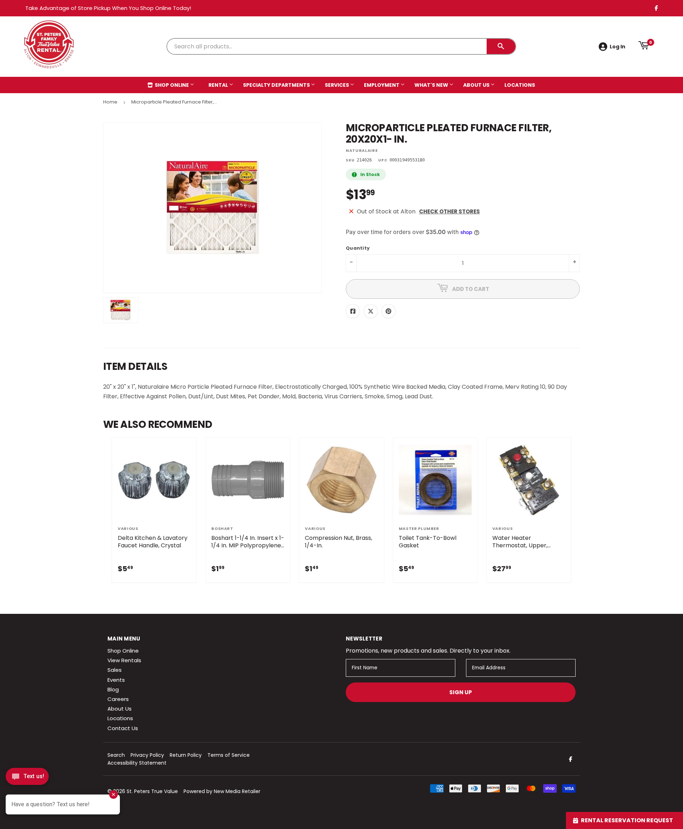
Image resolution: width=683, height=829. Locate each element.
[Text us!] (27, 778)
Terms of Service (228, 755)
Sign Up (460, 692)
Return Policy (186, 755)
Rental (218, 85)
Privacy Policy (147, 755)
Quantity (358, 248)
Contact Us (122, 728)
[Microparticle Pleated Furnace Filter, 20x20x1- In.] (120, 310)
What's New (431, 85)
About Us (477, 85)
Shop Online (172, 85)
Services (337, 85)
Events (116, 680)
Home (110, 102)
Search (116, 755)
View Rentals (124, 660)
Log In (617, 46)
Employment (382, 85)
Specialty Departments (277, 85)
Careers (118, 699)
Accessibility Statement (136, 762)
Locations (519, 85)
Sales (114, 670)
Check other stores (449, 211)
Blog (113, 689)
